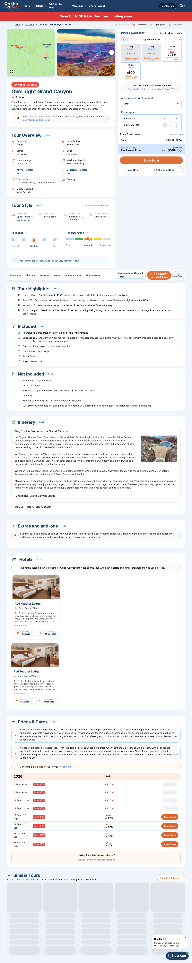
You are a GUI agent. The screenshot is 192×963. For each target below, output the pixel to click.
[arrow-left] (123, 39)
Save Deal (133, 170)
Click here (65, 766)
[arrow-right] (179, 39)
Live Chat (180, 955)
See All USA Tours (169, 878)
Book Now (151, 160)
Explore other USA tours (96, 205)
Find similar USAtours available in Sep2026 (151, 89)
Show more (20, 625)
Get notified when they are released (96, 859)
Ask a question (165, 170)
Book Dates (169, 816)
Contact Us (168, 5)
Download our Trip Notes (36, 119)
